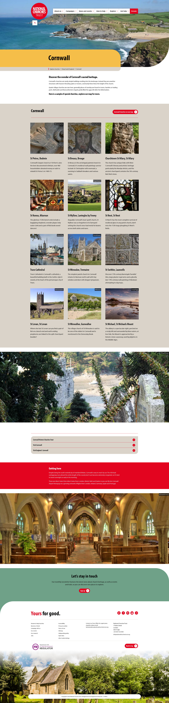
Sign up (82, 590)
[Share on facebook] (123, 613)
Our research (34, 633)
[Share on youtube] (132, 613)
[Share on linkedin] (127, 613)
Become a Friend (35, 626)
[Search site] (34, 22)
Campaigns (70, 11)
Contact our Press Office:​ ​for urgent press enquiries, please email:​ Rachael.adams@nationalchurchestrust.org (97, 625)
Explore (113, 11)
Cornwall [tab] (78, 69)
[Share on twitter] (119, 613)
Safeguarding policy (63, 633)
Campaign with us (35, 628)
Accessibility (61, 623)
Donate (134, 11)
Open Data (61, 635)
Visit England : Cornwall (40, 450)
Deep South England (68, 69)
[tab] (56, 69)
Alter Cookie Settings (63, 638)
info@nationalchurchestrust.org (121, 634)
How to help (100, 11)
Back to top (129, 646)
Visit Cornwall (37, 445)
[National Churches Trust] (39, 11)
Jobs (32, 635)
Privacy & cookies (62, 626)
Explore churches (55, 69)
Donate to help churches (37, 623)
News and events (85, 11)
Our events (34, 631)
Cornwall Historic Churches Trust (43, 440)
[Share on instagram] (136, 613)
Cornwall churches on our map (123, 112)
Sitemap (60, 631)
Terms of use (61, 628)
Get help (123, 11)
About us (57, 11)
